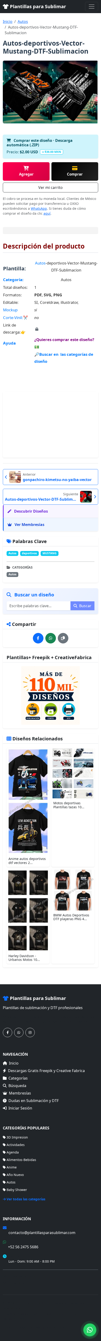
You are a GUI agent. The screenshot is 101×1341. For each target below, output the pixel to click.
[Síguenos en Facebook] (7, 1032)
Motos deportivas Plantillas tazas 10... (68, 805)
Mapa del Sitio (14, 1283)
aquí (46, 213)
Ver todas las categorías (26, 1199)
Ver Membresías (29, 524)
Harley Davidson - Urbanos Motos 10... (24, 958)
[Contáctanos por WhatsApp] (18, 1032)
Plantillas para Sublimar (37, 6)
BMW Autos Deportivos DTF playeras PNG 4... (71, 917)
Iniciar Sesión (20, 1108)
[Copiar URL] (63, 638)
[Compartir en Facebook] (38, 638)
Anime (12, 1167)
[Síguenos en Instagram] (30, 1032)
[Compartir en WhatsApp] (50, 638)
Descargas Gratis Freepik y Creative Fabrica (46, 1070)
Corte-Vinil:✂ (15, 317)
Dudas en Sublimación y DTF (33, 1100)
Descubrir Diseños (30, 511)
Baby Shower (17, 1189)
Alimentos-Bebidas (21, 1159)
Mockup (10, 309)
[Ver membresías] (50, 695)
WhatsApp (39, 208)
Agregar (26, 174)
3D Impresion (17, 1137)
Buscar (84, 605)
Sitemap (65, 1327)
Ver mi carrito (50, 187)
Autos (23, 21)
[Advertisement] (50, 424)
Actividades (16, 1145)
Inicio (7, 21)
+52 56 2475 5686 (23, 1246)
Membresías (20, 1093)
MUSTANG (50, 553)
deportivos (29, 553)
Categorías (18, 1078)
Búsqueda (17, 1085)
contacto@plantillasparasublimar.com (41, 1232)
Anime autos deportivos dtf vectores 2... (27, 860)
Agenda (13, 1152)
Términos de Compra (19, 1276)
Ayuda (9, 343)
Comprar (75, 174)
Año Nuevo (15, 1174)
